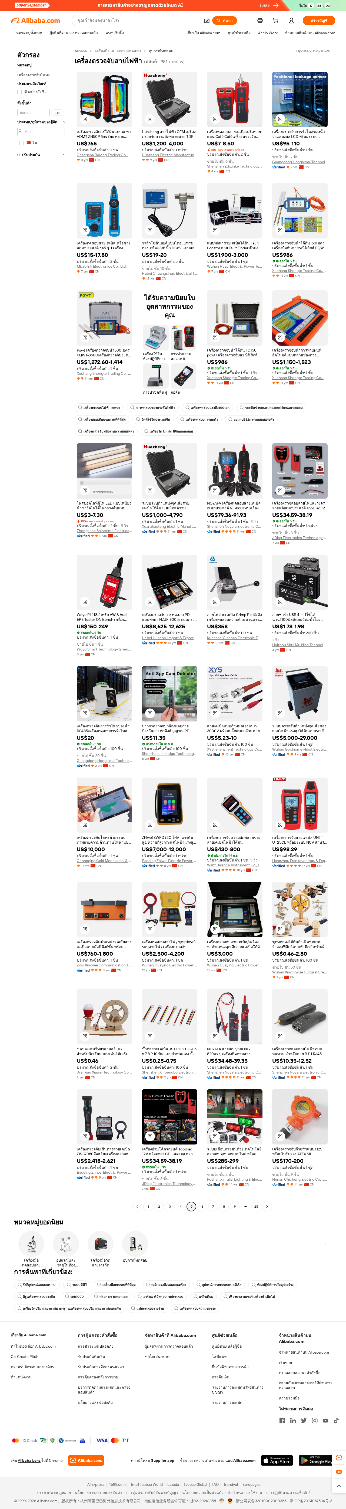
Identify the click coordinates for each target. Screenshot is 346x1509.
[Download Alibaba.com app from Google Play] (317, 1460)
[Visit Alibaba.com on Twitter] (304, 1420)
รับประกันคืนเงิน (91, 1356)
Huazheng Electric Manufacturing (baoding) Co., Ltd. (169, 155)
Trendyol (230, 1484)
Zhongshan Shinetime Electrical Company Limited (104, 531)
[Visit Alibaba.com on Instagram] (314, 1420)
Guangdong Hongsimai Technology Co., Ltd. (300, 162)
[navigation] (41, 629)
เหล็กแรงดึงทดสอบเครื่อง (168, 1285)
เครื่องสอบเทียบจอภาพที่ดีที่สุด (105, 419)
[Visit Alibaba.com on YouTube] (325, 1420)
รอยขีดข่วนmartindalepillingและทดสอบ (274, 408)
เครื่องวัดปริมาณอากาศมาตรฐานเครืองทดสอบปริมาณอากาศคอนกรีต (72, 1308)
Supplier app (162, 1460)
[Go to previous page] (137, 1206)
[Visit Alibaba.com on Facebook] (282, 1420)
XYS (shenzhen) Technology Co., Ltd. (234, 749)
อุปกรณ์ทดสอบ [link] (161, 51)
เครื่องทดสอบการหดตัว (202, 419)
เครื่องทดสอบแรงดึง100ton (210, 408)
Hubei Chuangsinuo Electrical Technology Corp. (169, 273)
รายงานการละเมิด (227, 1402)
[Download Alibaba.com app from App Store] (277, 1460)
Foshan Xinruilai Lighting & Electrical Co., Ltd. (234, 1179)
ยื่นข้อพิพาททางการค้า (230, 1367)
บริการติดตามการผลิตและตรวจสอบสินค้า (104, 1389)
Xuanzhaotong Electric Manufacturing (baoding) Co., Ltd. (169, 526)
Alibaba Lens (29, 1460)
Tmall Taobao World (146, 1484)
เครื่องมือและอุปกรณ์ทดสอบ (118, 51)
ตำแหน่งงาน (21, 1377)
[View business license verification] (221, 1501)
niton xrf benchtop (113, 1297)
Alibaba (81, 51)
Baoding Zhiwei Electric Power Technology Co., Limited (169, 861)
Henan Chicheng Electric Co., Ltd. (300, 1179)
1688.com (117, 1484)
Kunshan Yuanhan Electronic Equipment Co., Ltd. (234, 638)
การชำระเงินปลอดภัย (96, 1346)
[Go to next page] (267, 1206)
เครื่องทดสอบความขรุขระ (198, 1308)
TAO (215, 1484)
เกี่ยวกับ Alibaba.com (28, 1335)
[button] (207, 20)
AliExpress (96, 1484)
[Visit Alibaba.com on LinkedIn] (293, 1420)
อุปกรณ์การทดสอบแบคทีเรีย (221, 1285)
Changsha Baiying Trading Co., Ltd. (104, 155)
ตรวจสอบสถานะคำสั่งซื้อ (299, 1373)
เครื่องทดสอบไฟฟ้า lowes (102, 408)
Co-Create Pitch (24, 1356)
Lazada (173, 1484)
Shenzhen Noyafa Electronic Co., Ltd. (234, 526)
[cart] (276, 21)
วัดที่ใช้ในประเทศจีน (155, 419)
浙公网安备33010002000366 (261, 1501)
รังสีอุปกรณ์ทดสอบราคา (39, 1285)
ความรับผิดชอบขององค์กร (32, 1367)
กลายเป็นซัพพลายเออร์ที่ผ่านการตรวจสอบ (305, 1385)
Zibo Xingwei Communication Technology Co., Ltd (104, 965)
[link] (339, 1458)
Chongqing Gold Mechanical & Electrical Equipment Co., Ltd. (104, 861)
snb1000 (77, 1297)
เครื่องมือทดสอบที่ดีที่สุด (119, 1285)
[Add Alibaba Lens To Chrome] (86, 1460)
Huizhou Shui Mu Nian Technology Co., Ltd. (300, 645)
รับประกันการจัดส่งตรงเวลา (101, 1367)
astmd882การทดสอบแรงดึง (254, 419)
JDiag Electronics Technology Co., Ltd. (300, 538)
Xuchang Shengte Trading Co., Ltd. (300, 270)
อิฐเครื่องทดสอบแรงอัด (39, 1297)
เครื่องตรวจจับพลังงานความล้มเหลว (109, 431)
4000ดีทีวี (79, 1285)
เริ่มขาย (285, 1362)
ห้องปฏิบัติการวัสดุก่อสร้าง (275, 1285)
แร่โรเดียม (206, 1297)
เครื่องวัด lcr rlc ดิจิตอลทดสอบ (171, 431)
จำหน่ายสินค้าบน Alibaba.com (304, 1352)
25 (256, 1206)
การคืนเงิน (220, 1377)
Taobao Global (195, 1484)
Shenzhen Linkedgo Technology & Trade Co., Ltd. (169, 753)
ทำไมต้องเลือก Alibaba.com (33, 1346)
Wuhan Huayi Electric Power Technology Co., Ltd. (234, 266)
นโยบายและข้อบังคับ (95, 1402)
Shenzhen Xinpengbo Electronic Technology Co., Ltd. (169, 1072)
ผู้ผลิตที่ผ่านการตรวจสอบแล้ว (169, 1346)
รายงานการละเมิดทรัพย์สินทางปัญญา (237, 1389)
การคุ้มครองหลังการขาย (98, 1377)
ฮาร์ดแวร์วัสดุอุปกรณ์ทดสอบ (163, 1297)
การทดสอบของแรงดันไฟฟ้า (155, 408)
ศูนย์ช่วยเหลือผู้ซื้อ (227, 1346)
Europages (251, 1484)
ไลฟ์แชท (219, 1356)
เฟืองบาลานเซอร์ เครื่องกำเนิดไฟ (252, 1297)
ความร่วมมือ (289, 1398)
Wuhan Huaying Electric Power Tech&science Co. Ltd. (169, 965)
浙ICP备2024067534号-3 (311, 1501)
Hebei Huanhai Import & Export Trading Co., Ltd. (169, 638)
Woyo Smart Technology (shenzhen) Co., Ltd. (104, 649)
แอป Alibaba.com (240, 1460)
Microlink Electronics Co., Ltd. (102, 266)
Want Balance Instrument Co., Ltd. (234, 865)
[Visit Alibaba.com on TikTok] (336, 1420)
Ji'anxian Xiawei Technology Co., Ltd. (104, 1072)
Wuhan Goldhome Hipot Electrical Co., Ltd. (300, 749)
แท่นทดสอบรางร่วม (150, 1308)
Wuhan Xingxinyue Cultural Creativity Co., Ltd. (300, 972)
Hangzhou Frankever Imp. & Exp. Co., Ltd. (300, 861)
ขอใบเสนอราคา (158, 1356)
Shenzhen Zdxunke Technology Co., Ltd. (234, 166)
